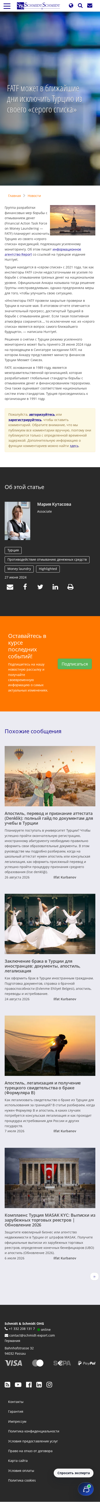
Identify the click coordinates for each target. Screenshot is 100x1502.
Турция (13, 550)
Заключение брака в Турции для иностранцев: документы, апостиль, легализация (42, 966)
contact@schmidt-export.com (32, 1335)
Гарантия (15, 1411)
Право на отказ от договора (30, 1451)
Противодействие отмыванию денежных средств (47, 559)
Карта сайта (18, 1460)
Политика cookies (22, 1480)
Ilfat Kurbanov (64, 877)
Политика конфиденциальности (33, 1431)
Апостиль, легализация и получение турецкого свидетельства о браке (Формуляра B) (43, 1087)
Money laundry (19, 568)
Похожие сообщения (33, 731)
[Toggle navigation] (7, 5)
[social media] (7, 1384)
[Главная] (40, 6)
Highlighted (48, 568)
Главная (14, 195)
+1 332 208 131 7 (22, 1328)
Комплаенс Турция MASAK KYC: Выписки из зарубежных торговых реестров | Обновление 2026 (50, 1220)
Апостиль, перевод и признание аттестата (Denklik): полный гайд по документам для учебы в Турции (49, 818)
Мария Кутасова (54, 504)
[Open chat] (85, 1489)
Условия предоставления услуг (33, 1441)
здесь (74, 446)
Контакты (15, 1401)
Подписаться (75, 664)
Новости (34, 195)
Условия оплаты (21, 1470)
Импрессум (17, 1421)
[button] (71, 6)
